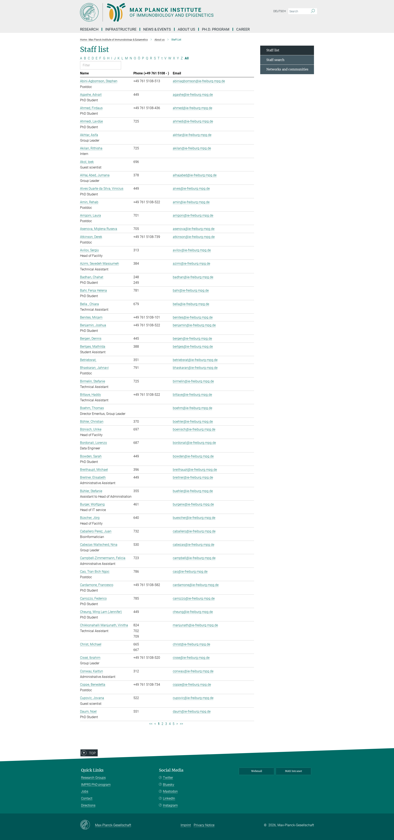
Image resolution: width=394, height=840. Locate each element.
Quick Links (92, 770)
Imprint (186, 825)
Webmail (256, 771)
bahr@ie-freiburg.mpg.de (191, 290)
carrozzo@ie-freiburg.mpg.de (194, 598)
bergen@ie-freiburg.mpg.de (192, 338)
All (187, 58)
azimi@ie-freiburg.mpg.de (191, 263)
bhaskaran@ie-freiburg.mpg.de (195, 368)
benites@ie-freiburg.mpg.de (193, 317)
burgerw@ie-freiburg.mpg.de (193, 504)
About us (186, 29)
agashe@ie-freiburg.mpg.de (193, 95)
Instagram (170, 805)
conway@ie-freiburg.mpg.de (193, 671)
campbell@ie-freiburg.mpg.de (194, 558)
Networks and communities (287, 69)
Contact (86, 798)
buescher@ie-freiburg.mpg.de (194, 518)
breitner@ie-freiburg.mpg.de (193, 477)
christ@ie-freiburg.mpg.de (191, 644)
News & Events (157, 29)
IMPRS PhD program (96, 785)
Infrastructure (120, 29)
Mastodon (170, 791)
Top (92, 753)
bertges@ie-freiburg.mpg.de (193, 346)
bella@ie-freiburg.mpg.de (191, 304)
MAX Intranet (293, 771)
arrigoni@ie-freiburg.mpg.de (193, 215)
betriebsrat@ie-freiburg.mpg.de (195, 360)
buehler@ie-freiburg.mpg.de (193, 491)
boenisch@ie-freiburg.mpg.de (194, 429)
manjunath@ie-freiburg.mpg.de (195, 625)
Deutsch (279, 11)
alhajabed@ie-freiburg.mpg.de (194, 175)
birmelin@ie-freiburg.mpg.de (193, 381)
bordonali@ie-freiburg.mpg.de (194, 443)
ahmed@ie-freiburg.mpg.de (192, 108)
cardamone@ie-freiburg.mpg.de (196, 585)
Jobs (84, 791)
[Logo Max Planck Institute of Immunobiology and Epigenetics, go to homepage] (157, 12)
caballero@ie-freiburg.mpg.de (194, 531)
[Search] (313, 11)
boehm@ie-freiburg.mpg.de (192, 408)
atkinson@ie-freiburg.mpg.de (194, 237)
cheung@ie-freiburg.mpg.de (193, 612)
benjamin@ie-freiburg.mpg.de (194, 325)
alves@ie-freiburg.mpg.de (191, 188)
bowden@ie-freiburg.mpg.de (193, 456)
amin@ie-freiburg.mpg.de (191, 202)
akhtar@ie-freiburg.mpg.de (192, 135)
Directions (88, 805)
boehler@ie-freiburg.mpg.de (193, 421)
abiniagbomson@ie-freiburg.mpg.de (199, 81)
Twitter (168, 778)
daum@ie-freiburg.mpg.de (192, 711)
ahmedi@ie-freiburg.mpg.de (193, 121)
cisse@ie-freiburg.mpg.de (191, 658)
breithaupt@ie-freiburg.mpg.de (195, 470)
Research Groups (93, 778)
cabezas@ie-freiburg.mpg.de (193, 545)
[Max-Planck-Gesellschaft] (87, 825)
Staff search (275, 60)
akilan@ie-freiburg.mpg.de (192, 148)
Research (89, 29)
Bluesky (168, 785)
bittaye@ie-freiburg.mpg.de (192, 395)
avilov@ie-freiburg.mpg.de (192, 250)
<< (150, 724)
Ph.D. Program (215, 29)
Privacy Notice (204, 825)
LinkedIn (169, 798)
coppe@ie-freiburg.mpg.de (192, 685)
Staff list (272, 50)
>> (181, 724)
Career (243, 29)
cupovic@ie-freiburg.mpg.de (193, 698)
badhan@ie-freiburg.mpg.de (193, 277)
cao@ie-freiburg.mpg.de (190, 571)
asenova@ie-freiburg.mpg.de (193, 229)
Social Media (171, 770)
